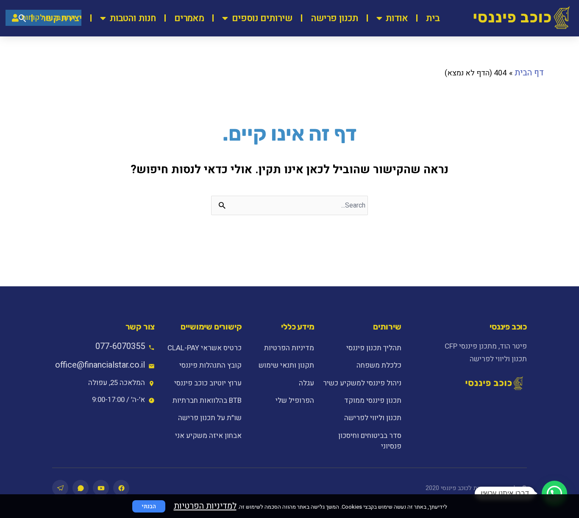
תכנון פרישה (334, 18)
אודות (397, 18)
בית (433, 18)
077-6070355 (120, 346)
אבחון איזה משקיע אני (208, 435)
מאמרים (189, 18)
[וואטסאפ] (80, 488)
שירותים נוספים (262, 18)
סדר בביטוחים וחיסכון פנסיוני (369, 441)
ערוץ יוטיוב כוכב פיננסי (208, 383)
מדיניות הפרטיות (289, 348)
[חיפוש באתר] (22, 18)
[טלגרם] (60, 488)
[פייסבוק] (121, 488)
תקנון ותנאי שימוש (286, 365)
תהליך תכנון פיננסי (373, 348)
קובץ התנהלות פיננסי (210, 365)
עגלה (306, 383)
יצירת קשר (61, 18)
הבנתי (149, 506)
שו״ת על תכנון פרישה (210, 418)
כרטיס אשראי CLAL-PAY (204, 348)
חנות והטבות (133, 18)
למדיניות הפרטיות (205, 506)
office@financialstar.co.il (100, 365)
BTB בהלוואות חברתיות (207, 400)
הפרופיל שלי (295, 400)
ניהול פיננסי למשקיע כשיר (362, 383)
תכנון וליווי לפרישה (372, 418)
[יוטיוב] (101, 488)
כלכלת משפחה (378, 365)
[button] (554, 493)
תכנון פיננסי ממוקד (372, 400)
